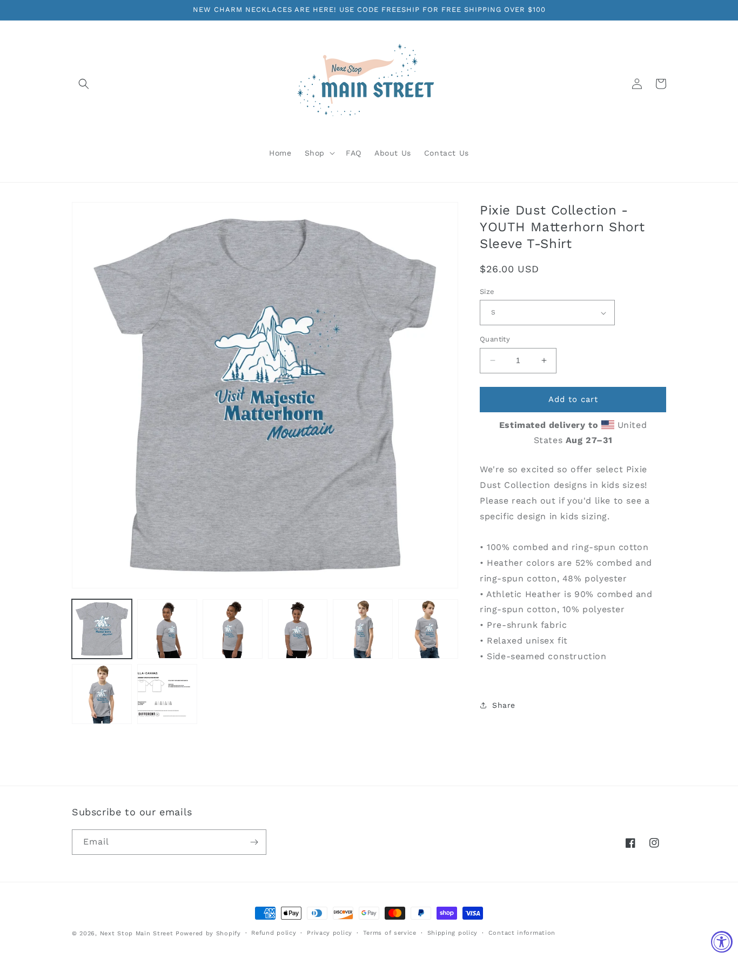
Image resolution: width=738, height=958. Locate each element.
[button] (84, 84)
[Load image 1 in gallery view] (102, 629)
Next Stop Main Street (136, 933)
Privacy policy (329, 932)
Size (487, 291)
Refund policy (273, 932)
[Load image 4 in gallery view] (298, 629)
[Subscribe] (254, 842)
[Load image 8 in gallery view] (167, 694)
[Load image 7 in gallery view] (102, 694)
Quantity (495, 339)
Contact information (521, 932)
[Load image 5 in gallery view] (363, 629)
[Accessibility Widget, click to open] (722, 942)
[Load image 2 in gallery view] (167, 629)
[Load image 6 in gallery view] (428, 629)
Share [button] (503, 705)
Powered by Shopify (208, 933)
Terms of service (390, 932)
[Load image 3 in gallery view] (233, 629)
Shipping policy (452, 932)
